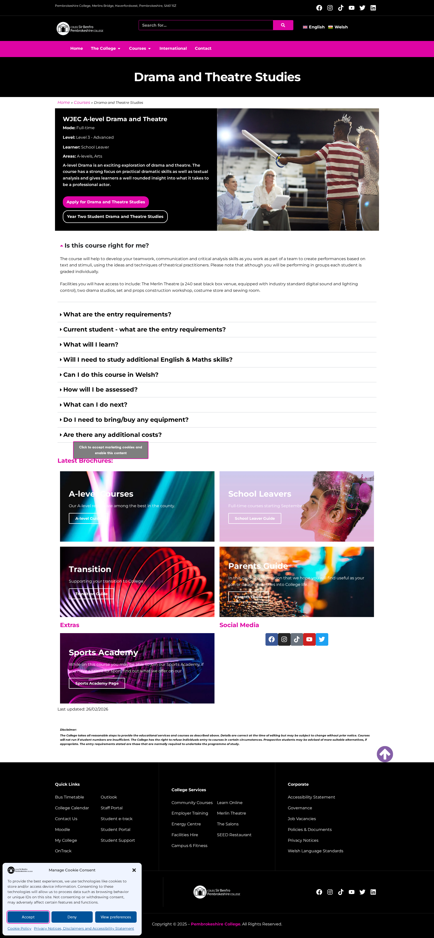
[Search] (283, 25)
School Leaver (95, 147)
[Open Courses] (149, 48)
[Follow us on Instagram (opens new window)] (331, 8)
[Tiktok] (297, 639)
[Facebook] (271, 639)
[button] (134, 870)
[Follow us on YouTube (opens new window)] (353, 8)
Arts (98, 156)
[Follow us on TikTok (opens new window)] (342, 8)
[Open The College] (119, 48)
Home (64, 102)
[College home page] (80, 28)
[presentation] (217, 270)
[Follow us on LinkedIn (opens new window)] (374, 8)
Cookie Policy (19, 928)
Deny (72, 917)
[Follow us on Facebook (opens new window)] (320, 8)
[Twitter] (322, 639)
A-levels (84, 156)
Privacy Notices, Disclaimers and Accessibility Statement (84, 928)
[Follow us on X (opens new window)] (363, 8)
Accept (28, 917)
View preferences (116, 917)
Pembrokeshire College (215, 924)
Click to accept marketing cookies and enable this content (110, 450)
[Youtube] (309, 639)
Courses (82, 102)
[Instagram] (284, 639)
